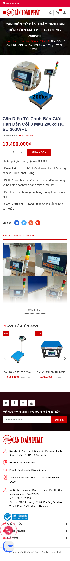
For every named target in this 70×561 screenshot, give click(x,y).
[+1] (37, 222)
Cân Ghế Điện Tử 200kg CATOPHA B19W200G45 (52, 372)
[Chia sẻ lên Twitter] (24, 222)
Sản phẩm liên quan (22, 326)
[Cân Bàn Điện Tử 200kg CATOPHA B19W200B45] (18, 349)
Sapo (43, 556)
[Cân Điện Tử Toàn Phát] (23, 12)
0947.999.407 (27, 462)
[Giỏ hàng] (58, 13)
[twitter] (6, 403)
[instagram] (23, 403)
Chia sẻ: (7, 222)
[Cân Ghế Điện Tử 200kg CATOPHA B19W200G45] (51, 349)
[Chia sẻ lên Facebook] (16, 222)
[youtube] (31, 403)
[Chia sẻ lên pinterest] (30, 222)
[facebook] (14, 403)
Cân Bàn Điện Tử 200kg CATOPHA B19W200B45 (18, 372)
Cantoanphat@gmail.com (32, 470)
